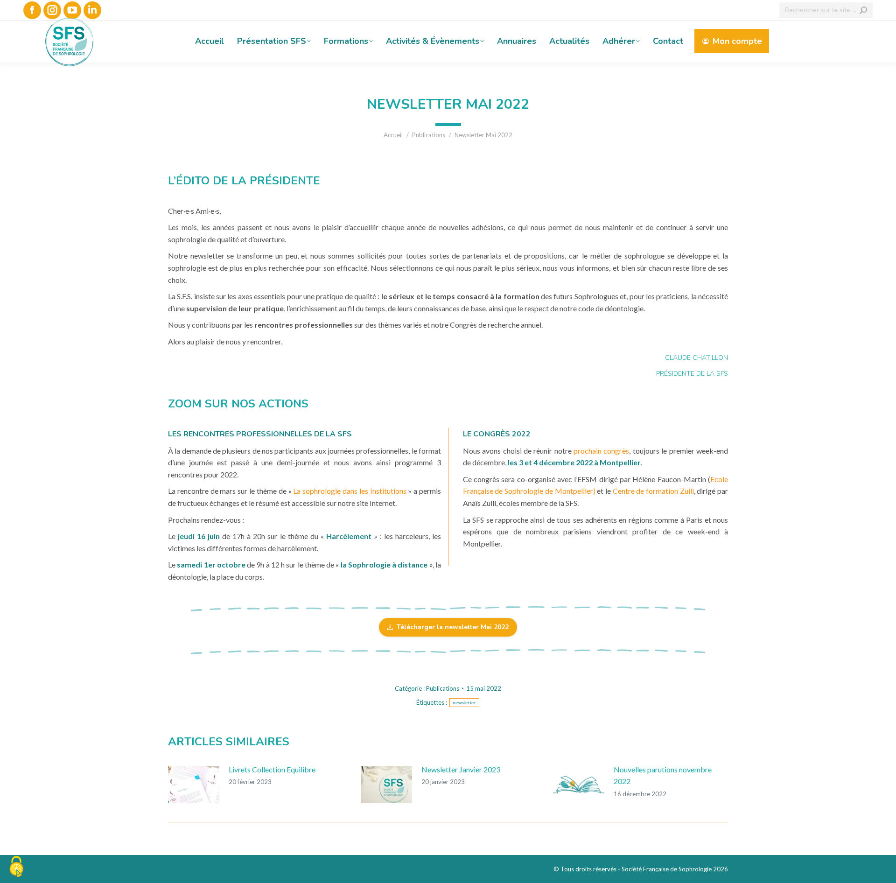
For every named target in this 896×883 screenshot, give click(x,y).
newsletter (464, 702)
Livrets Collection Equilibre (272, 769)
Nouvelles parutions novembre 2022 (663, 775)
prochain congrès (601, 450)
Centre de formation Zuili (653, 490)
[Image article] (193, 784)
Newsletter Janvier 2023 (460, 769)
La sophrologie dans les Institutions (349, 490)
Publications (442, 688)
